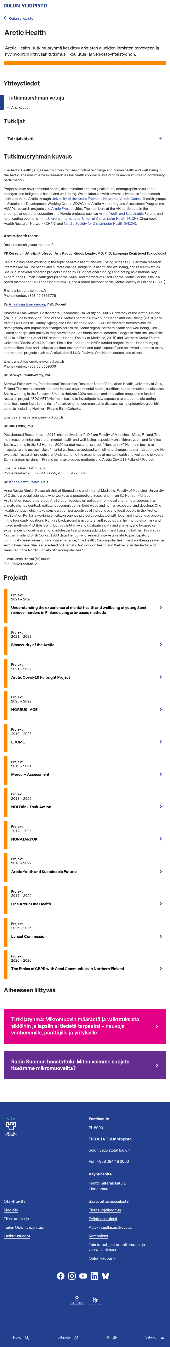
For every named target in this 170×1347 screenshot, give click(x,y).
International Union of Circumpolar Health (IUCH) (100, 218)
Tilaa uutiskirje (16, 1219)
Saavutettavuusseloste (109, 1201)
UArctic (54, 218)
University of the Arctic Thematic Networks (85, 199)
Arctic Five (59, 209)
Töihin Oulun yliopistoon (25, 1227)
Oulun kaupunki (102, 1258)
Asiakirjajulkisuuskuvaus (110, 1227)
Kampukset (98, 1236)
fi (112, 1341)
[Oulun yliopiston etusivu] (38, 4)
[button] (154, 1337)
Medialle (11, 1210)
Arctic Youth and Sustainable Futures (127, 214)
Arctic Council (131, 199)
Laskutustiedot (17, 1236)
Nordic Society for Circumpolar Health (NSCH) (100, 223)
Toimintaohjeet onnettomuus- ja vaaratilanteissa (117, 1247)
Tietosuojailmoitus (105, 1210)
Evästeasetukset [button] (103, 1219)
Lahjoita (63, 1337)
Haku (17, 1337)
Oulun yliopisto (21, 18)
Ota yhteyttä (15, 1201)
